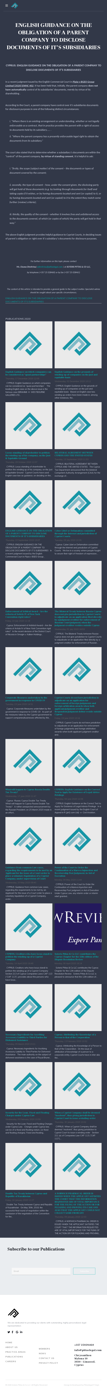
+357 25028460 (84, 1345)
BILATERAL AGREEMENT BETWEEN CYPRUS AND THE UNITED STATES (74, 454)
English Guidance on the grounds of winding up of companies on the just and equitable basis (76, 375)
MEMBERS (44, 1348)
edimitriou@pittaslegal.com (50, 267)
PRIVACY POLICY (48, 1363)
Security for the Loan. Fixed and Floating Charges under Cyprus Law (27, 1114)
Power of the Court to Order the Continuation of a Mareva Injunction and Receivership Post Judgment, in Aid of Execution (76, 871)
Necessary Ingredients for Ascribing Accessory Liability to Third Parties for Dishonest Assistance (26, 1037)
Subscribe (84, 1271)
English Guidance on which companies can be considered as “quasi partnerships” (28, 373)
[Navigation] (6, 5)
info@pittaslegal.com (88, 1350)
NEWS (42, 1353)
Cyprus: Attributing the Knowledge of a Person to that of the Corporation (75, 1036)
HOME (8, 1342)
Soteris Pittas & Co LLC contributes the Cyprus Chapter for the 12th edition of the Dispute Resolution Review (77, 957)
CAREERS (10, 1361)
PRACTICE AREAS (15, 1352)
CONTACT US (46, 1358)
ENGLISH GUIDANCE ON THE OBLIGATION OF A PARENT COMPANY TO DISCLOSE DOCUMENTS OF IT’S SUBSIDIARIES (28, 533)
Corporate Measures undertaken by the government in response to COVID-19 (26, 699)
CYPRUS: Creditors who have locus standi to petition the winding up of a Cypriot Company (28, 957)
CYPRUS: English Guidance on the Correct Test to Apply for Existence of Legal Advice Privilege (77, 792)
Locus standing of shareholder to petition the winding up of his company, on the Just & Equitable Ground (27, 455)
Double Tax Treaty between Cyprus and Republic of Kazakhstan (26, 1195)
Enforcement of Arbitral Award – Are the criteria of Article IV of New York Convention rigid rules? (26, 614)
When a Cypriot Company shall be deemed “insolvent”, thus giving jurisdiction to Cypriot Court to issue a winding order (77, 1115)
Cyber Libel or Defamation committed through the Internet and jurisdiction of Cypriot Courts (76, 533)
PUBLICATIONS (14, 1356)
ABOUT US (11, 1347)
